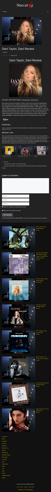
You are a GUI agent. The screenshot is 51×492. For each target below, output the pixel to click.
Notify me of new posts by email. (12, 210)
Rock (3, 471)
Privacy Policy (31, 486)
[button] (48, 12)
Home (18, 486)
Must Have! (5, 464)
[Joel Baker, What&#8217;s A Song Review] (41, 150)
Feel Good (4, 457)
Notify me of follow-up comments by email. (14, 207)
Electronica (5, 452)
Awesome (4, 436)
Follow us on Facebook (25, 489)
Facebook (26, 100)
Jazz (38, 259)
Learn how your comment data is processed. (35, 218)
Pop (38, 230)
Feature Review (6, 455)
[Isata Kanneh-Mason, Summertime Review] (9, 150)
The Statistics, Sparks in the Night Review (15, 163)
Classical (4, 441)
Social (3, 473)
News (3, 466)
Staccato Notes (6, 475)
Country (6, 161)
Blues (3, 439)
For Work (4, 459)
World (3, 477)
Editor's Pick (5, 448)
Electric (4, 450)
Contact (25, 486)
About (21, 486)
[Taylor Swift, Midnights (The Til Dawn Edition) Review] (25, 150)
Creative (4, 445)
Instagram (34, 100)
